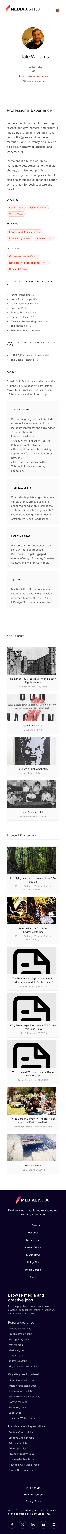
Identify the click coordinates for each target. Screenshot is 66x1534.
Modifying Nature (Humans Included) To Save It (33, 880)
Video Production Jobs (21, 1380)
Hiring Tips (33, 1262)
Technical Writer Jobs (21, 1391)
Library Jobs (16, 1355)
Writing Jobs (16, 1344)
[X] (22, 1525)
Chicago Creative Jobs (21, 1453)
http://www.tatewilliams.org (34, 76)
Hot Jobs (33, 1232)
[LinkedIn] (33, 1525)
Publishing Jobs (17, 1407)
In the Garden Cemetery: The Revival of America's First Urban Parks (33, 1120)
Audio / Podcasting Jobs (22, 1385)
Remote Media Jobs (20, 1328)
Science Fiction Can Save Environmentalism (33, 930)
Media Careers (33, 1269)
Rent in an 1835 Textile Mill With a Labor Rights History (33, 680)
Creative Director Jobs (21, 1437)
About (33, 1277)
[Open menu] (57, 10)
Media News (33, 1254)
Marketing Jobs (17, 1350)
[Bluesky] (43, 1525)
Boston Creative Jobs (21, 1470)
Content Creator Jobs (21, 1432)
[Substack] (54, 1525)
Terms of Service (33, 1494)
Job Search (33, 1225)
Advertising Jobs (18, 1448)
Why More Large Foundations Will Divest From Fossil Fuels (33, 1027)
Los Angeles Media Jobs (22, 1459)
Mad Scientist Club (33, 812)
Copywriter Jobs (18, 1401)
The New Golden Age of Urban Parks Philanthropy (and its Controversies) (33, 980)
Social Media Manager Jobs (24, 1396)
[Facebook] (12, 1525)
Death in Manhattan (33, 725)
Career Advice (33, 1247)
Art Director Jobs (18, 1443)
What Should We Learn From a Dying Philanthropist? (33, 1074)
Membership (33, 1240)
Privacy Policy (33, 1501)
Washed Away (33, 1165)
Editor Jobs (15, 1412)
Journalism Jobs (18, 1360)
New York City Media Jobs (24, 1464)
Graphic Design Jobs (20, 1333)
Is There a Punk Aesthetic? (33, 768)
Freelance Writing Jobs (22, 1418)
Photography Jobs (19, 1339)
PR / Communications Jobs (24, 1366)
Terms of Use (33, 1487)
